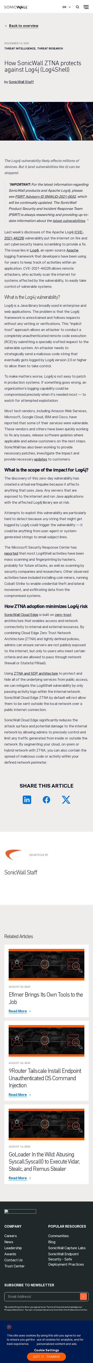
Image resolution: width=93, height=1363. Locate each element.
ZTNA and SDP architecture (36, 673)
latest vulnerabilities (69, 221)
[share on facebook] (46, 799)
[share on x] (66, 799)
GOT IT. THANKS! (46, 1356)
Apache (72, 250)
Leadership (13, 1248)
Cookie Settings (46, 1350)
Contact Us (13, 1260)
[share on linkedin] (27, 799)
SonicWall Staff (21, 82)
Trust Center (14, 1266)
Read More (18, 1011)
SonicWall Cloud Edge (21, 615)
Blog (51, 1242)
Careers (10, 1236)
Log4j (34, 250)
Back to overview (23, 26)
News (8, 1242)
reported (11, 553)
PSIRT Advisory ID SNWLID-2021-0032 (45, 197)
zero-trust (63, 615)
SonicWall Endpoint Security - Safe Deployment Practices (66, 1259)
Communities (58, 1236)
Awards (10, 1254)
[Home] (16, 8)
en (64, 7)
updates (40, 459)
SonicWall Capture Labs (67, 1248)
